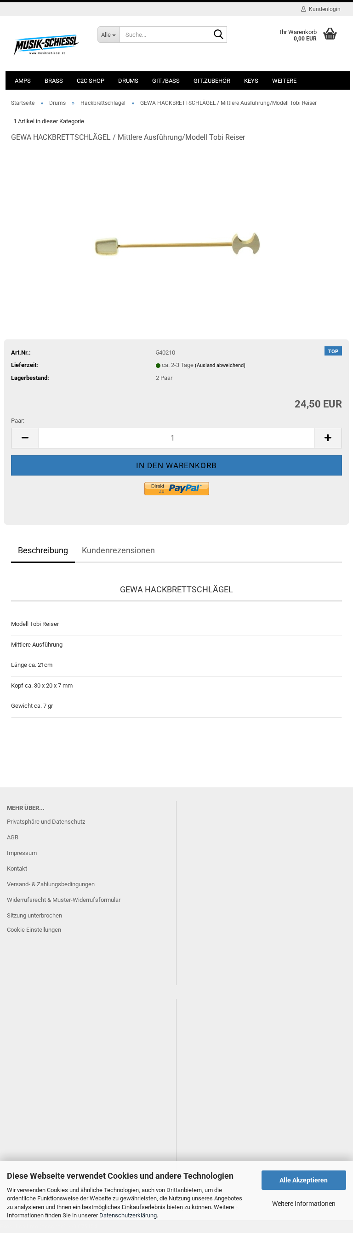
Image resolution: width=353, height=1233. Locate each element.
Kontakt (17, 868)
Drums (128, 80)
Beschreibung (43, 550)
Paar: (17, 420)
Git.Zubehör (212, 80)
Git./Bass (166, 80)
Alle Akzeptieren (303, 1180)
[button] (25, 438)
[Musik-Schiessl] (47, 43)
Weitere (284, 80)
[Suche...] (218, 35)
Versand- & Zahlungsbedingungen (51, 884)
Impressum (22, 852)
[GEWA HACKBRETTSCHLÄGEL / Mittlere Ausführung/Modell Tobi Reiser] (177, 219)
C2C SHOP (90, 80)
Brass (54, 80)
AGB (12, 837)
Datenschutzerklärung (128, 1215)
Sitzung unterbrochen (34, 915)
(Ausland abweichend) (220, 365)
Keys (251, 80)
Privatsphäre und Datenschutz (46, 821)
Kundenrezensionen (118, 550)
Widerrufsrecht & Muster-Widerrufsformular (63, 899)
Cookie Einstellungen (34, 929)
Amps (23, 80)
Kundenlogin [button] (323, 9)
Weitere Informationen (304, 1203)
